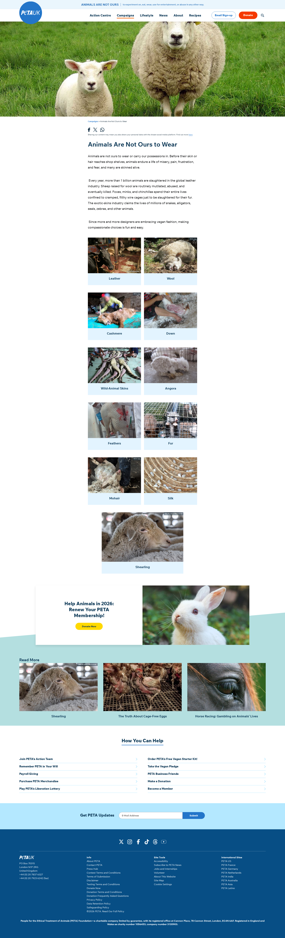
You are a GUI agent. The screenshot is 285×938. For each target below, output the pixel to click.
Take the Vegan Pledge (163, 766)
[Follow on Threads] (155, 841)
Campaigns (125, 15)
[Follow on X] (121, 841)
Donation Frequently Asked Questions (108, 895)
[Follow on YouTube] (163, 841)
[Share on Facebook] (89, 130)
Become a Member (160, 788)
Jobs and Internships (165, 868)
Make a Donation (159, 781)
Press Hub (92, 868)
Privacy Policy (94, 899)
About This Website (165, 876)
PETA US (226, 861)
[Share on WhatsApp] (102, 130)
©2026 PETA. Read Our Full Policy (105, 911)
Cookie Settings (163, 884)
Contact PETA (94, 864)
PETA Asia (227, 884)
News (163, 15)
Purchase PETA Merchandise (38, 781)
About (178, 15)
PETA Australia (229, 880)
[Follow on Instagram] (129, 841)
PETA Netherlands (231, 872)
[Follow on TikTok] (146, 841)
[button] (262, 15)
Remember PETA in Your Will (38, 766)
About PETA (93, 861)
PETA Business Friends (163, 774)
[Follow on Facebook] (138, 841)
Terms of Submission (98, 876)
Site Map (159, 880)
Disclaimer (92, 880)
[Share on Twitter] (95, 130)
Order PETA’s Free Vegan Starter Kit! (172, 759)
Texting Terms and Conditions (103, 884)
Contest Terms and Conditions (104, 872)
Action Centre (100, 15)
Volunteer (159, 872)
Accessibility (161, 861)
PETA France (228, 864)
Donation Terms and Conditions (104, 891)
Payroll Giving (28, 774)
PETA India (227, 876)
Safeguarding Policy (98, 907)
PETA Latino (228, 888)
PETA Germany (229, 868)
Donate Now (89, 626)
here (191, 134)
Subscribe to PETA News (167, 864)
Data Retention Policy (99, 903)
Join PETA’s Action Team (36, 759)
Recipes (195, 15)
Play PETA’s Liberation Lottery (39, 788)
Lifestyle (146, 15)
